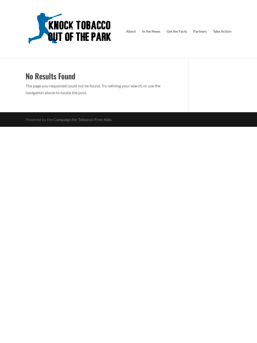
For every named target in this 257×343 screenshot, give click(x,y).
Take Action (222, 31)
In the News (151, 31)
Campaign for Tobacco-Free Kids (82, 119)
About (131, 31)
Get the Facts (177, 31)
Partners (200, 31)
